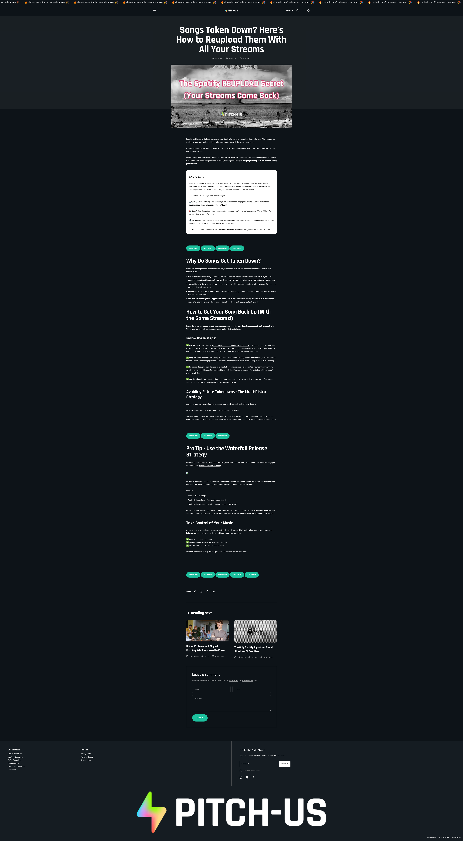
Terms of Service (247, 680)
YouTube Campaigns (15, 757)
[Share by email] (213, 591)
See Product (193, 248)
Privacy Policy (233, 680)
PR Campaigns (13, 763)
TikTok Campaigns (14, 760)
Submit (200, 718)
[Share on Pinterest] (207, 591)
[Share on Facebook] (194, 591)
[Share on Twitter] (201, 591)
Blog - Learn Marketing (16, 766)
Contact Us (12, 769)
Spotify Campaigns (15, 754)
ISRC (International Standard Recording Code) (231, 345)
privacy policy (255, 771)
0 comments (247, 58)
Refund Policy (86, 760)
